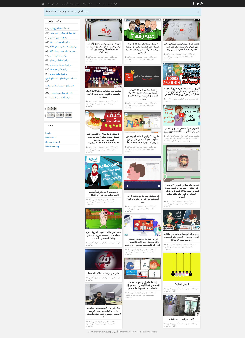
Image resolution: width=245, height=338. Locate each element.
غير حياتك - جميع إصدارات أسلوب (104, 57)
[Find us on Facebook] (193, 4)
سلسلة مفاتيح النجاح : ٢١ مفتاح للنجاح (61, 78)
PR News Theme (149, 331)
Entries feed (50, 137)
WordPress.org (52, 146)
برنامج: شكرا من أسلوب (58, 60)
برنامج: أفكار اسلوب (58, 55)
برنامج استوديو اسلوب (59, 37)
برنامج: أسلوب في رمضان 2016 (63, 46)
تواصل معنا (53, 3)
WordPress (135, 331)
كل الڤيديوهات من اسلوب (107, 3)
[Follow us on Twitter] (197, 4)
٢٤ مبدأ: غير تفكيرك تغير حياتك (62, 32)
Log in (48, 133)
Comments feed (52, 142)
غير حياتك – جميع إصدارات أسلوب (76, 3)
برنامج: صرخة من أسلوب (60, 64)
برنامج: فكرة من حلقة (59, 69)
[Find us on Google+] (201, 4)
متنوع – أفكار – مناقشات (61, 97)
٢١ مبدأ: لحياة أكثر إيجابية (60, 28)
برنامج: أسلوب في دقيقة (60, 42)
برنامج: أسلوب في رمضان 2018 (61, 51)
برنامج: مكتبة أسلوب (58, 73)
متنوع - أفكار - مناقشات (91, 60)
